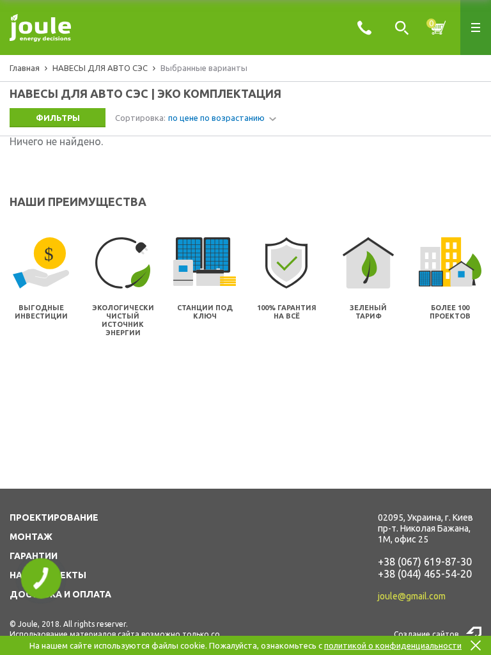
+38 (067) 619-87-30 (425, 561)
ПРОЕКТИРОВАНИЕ (54, 517)
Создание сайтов (426, 634)
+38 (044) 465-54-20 (425, 574)
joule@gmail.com (412, 596)
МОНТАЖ (31, 537)
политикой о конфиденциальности (393, 645)
